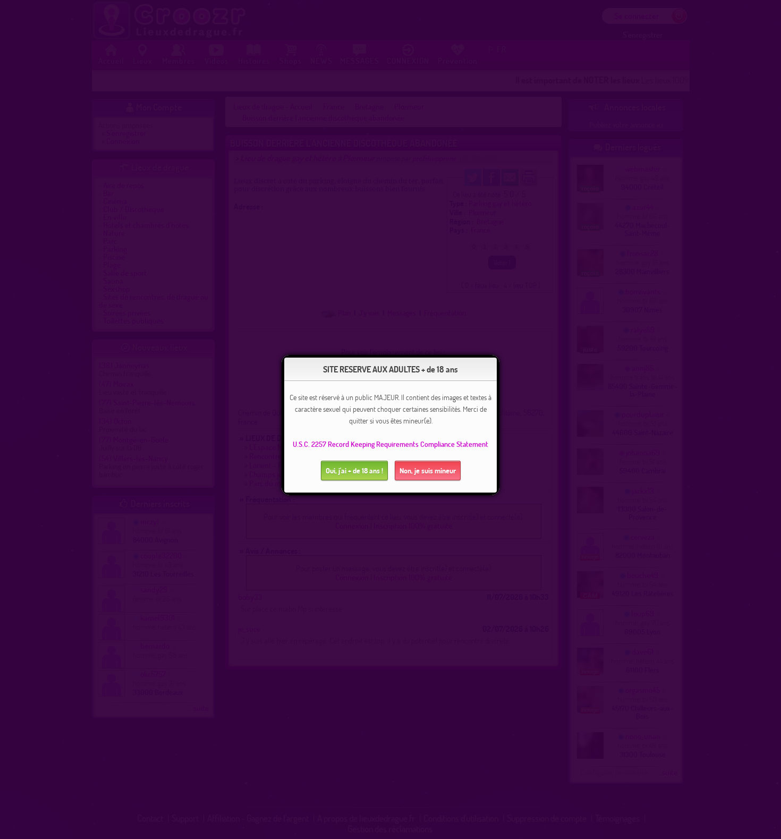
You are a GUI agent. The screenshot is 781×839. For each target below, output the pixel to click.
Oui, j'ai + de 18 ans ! (354, 470)
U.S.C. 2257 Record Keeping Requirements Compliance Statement (390, 444)
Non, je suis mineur (428, 470)
